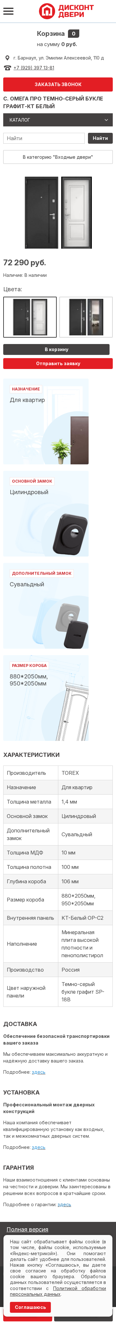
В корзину (56, 349)
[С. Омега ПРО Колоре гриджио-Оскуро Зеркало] (86, 317)
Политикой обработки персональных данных (58, 1291)
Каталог (20, 120)
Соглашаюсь (30, 1307)
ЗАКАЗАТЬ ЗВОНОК (58, 84)
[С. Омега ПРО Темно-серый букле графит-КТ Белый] (30, 317)
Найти (100, 138)
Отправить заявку (58, 363)
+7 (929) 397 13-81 (34, 67)
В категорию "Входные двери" (58, 157)
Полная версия (27, 1229)
